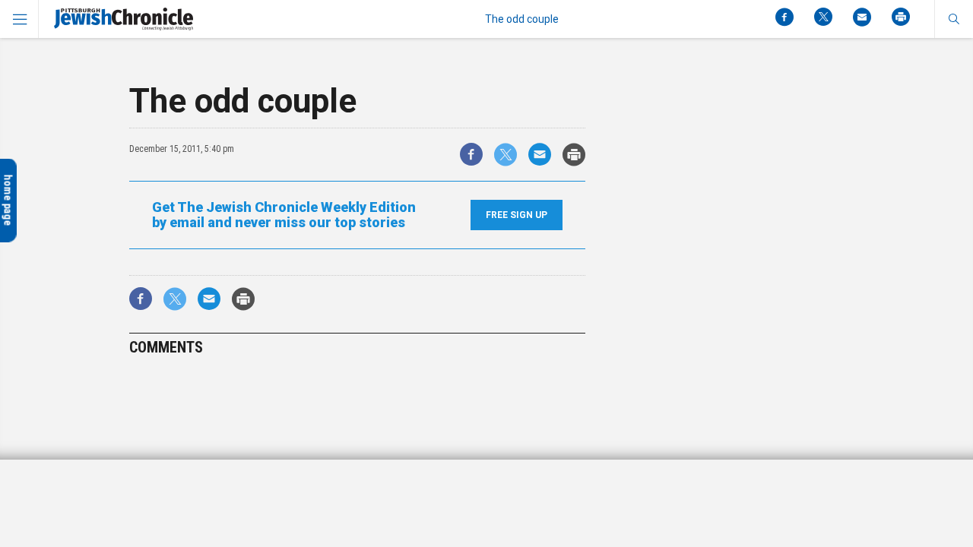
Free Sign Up (516, 215)
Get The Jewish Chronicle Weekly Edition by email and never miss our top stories (284, 215)
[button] (953, 19)
